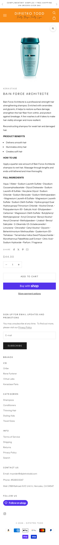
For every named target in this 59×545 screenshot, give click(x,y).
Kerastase (10, 88)
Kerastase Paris (10, 384)
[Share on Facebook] (14, 249)
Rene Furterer (10, 373)
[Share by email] (27, 249)
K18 (5, 363)
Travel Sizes (9, 421)
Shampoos (8, 400)
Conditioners (9, 405)
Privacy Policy (24, 327)
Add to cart (30, 276)
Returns (7, 447)
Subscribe (15, 345)
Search (6, 457)
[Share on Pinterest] (23, 249)
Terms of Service (11, 436)
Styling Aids (9, 415)
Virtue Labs (8, 378)
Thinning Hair (9, 410)
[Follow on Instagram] (4, 513)
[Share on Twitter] (18, 249)
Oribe (6, 368)
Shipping (7, 442)
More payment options (29, 293)
